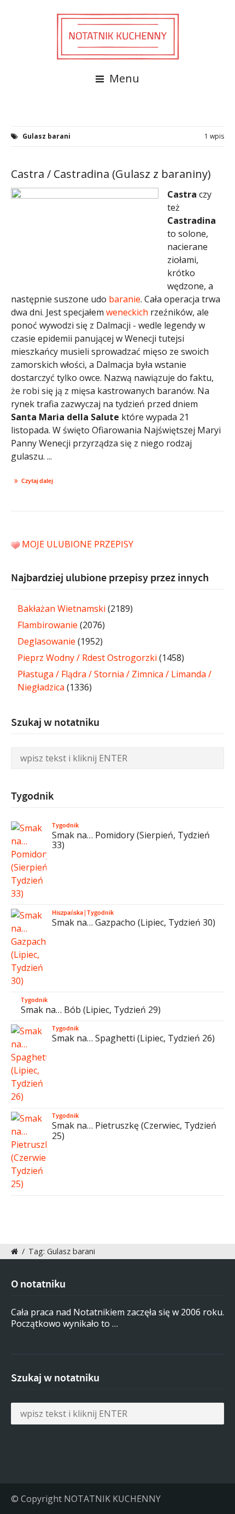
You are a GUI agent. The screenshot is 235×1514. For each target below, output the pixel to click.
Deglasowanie (46, 641)
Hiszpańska (67, 912)
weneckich (127, 312)
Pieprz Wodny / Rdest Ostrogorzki (87, 658)
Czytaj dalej (37, 480)
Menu (123, 78)
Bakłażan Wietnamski (61, 609)
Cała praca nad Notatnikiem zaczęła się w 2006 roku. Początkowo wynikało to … (117, 1318)
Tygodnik (65, 825)
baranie (124, 299)
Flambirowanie (47, 625)
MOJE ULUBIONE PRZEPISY (77, 544)
